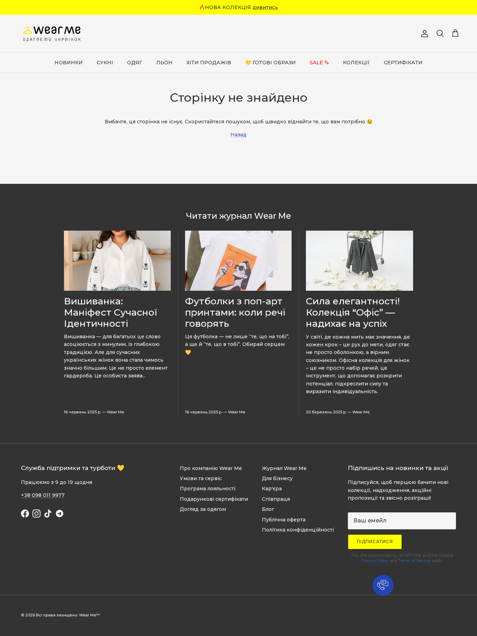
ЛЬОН (164, 62)
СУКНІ (105, 62)
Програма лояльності (207, 488)
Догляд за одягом (203, 509)
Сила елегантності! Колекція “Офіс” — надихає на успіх (353, 312)
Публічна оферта (284, 519)
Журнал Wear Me (284, 468)
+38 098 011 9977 (43, 495)
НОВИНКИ (68, 62)
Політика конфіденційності (298, 530)
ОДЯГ (134, 62)
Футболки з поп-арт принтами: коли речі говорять (235, 312)
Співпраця (276, 499)
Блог (268, 509)
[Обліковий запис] (423, 33)
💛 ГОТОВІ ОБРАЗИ (270, 62)
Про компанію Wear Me (211, 468)
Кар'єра (272, 488)
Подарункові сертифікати (214, 499)
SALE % (319, 62)
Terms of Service (414, 560)
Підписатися (375, 541)
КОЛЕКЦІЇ (356, 62)
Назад (238, 134)
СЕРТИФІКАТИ (403, 62)
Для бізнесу (277, 478)
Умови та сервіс (201, 478)
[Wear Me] (52, 33)
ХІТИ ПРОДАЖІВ (208, 62)
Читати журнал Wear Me (238, 216)
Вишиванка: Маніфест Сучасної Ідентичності (110, 312)
